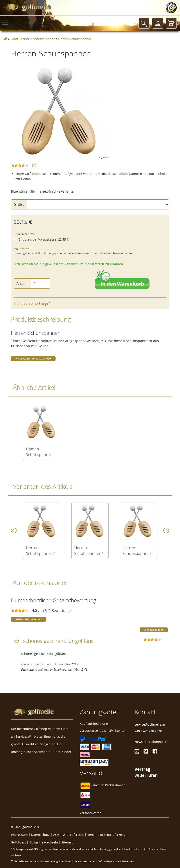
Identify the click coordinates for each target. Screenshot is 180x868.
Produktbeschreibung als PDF (33, 358)
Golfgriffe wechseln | (45, 842)
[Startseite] (5, 39)
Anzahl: (22, 283)
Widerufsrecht (73, 835)
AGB (56, 835)
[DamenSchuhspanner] (41, 422)
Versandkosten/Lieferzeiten (107, 835)
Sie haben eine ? (32, 303)
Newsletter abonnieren (152, 742)
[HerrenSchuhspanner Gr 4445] (138, 521)
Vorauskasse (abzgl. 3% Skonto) (102, 730)
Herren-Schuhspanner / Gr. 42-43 (88, 550)
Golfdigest (18, 842)
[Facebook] (155, 751)
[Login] (157, 23)
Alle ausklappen (154, 630)
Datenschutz (40, 835)
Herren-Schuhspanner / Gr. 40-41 (40, 550)
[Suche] (144, 23)
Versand (25, 248)
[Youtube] (137, 751)
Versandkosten (90, 813)
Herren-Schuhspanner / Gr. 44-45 (136, 550)
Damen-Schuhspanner (39, 451)
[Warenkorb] (171, 23)
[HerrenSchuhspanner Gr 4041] (41, 521)
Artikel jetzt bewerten (28, 619)
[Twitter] (146, 751)
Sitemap (67, 842)
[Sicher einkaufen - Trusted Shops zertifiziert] (171, 7)
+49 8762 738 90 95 (149, 731)
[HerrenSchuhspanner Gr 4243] (90, 521)
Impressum (19, 835)
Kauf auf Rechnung (94, 723)
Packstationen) (115, 785)
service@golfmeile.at (150, 724)
